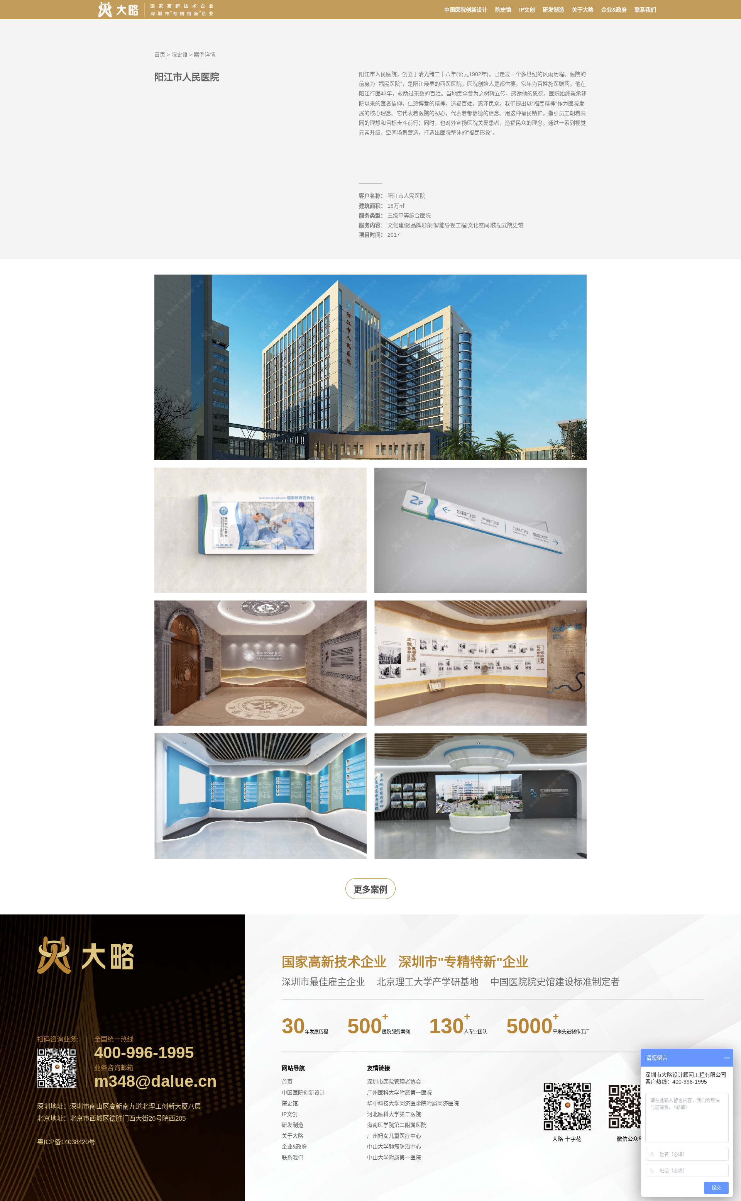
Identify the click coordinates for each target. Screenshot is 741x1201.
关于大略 (583, 10)
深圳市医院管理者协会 (394, 1082)
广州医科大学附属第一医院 (399, 1092)
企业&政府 (614, 10)
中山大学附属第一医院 (394, 1157)
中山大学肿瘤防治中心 (394, 1146)
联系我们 (645, 10)
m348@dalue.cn (155, 1081)
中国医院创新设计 (465, 10)
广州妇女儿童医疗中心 (394, 1136)
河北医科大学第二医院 (394, 1114)
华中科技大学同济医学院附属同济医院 (413, 1103)
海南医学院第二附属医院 (396, 1125)
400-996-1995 (144, 1053)
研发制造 (553, 10)
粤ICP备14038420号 (66, 1142)
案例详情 (204, 54)
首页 (159, 54)
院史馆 (503, 10)
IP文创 (527, 10)
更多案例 (370, 889)
